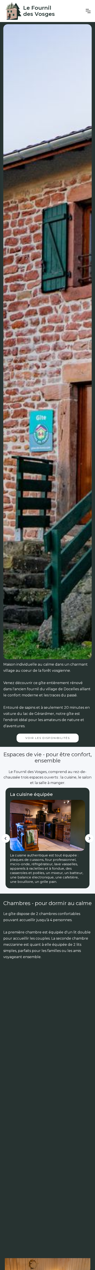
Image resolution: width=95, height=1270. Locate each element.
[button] (88, 11)
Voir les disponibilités (47, 738)
